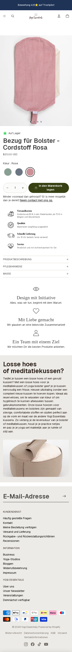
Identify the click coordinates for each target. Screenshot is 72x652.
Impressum (9, 572)
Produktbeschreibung (17, 259)
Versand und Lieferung (17, 532)
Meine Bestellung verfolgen (19, 527)
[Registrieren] (64, 496)
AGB (53, 633)
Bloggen (8, 563)
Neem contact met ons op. (36, 200)
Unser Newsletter (14, 591)
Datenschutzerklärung (36, 633)
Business (9, 554)
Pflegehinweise (12, 266)
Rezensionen (11, 541)
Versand (62, 633)
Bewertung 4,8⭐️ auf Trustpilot (36, 5)
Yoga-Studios (11, 559)
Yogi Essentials (29, 627)
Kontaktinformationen (36, 637)
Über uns (8, 586)
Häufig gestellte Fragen (17, 518)
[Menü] (4, 16)
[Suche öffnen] (12, 16)
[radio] (8, 172)
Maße (7, 273)
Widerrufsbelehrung (15, 568)
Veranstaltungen (13, 595)
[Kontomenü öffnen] (59, 16)
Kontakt (7, 523)
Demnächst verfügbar (16, 600)
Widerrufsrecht (13, 633)
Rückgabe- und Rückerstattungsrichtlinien (29, 536)
